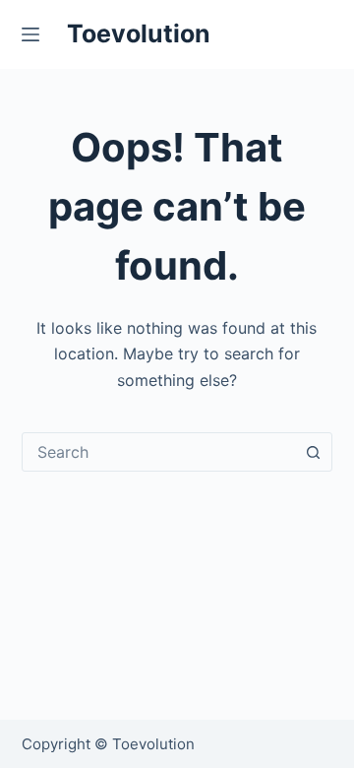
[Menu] (34, 34)
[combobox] (159, 452)
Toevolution (138, 33)
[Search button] (312, 452)
